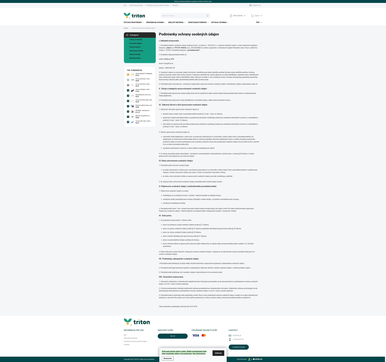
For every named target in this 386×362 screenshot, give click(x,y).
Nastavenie (168, 358)
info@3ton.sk (237, 335)
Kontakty (175, 5)
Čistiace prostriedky (135, 39)
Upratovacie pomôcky (136, 51)
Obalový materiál (134, 47)
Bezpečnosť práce (135, 58)
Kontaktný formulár (239, 347)
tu (204, 354)
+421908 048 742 (238, 339)
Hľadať (207, 16)
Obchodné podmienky (136, 5)
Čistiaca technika (134, 54)
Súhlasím (218, 353)
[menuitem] (134, 22)
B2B (125, 5)
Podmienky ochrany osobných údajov (157, 5)
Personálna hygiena (135, 43)
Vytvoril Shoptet (242, 359)
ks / (172, 336)
